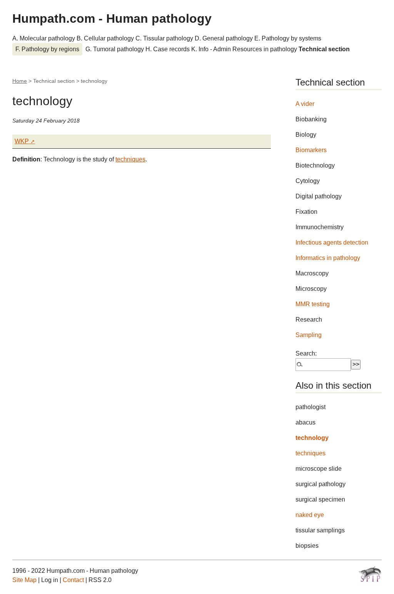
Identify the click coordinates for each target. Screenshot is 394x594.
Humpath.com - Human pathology (112, 18)
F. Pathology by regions (47, 49)
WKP (22, 141)
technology (312, 438)
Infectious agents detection (332, 242)
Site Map (24, 580)
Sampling (309, 335)
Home (19, 81)
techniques (130, 159)
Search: (306, 353)
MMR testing (313, 304)
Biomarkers (311, 150)
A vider (305, 104)
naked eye (310, 515)
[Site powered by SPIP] (370, 574)
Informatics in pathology (328, 258)
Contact (73, 580)
